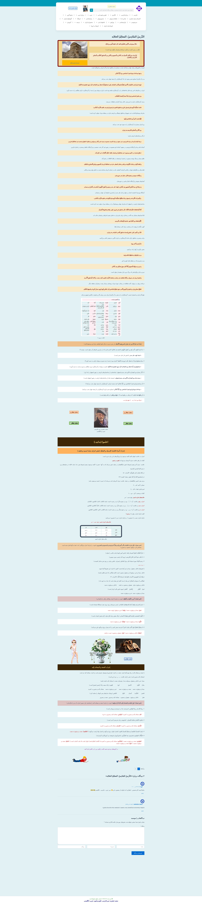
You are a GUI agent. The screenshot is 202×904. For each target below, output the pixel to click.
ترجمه (78, 22)
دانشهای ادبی (101, 22)
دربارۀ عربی (81, 15)
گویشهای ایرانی (68, 18)
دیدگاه (142, 826)
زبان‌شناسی (89, 18)
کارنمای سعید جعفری (135, 18)
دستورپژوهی (100, 18)
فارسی (135, 15)
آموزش (69, 22)
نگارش (114, 15)
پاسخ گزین (69, 15)
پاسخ (142, 793)
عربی (90, 15)
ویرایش (112, 22)
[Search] (91, 10)
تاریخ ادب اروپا (95, 26)
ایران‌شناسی (122, 22)
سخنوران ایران (89, 22)
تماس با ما (123, 18)
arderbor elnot (138, 804)
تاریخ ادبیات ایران (108, 26)
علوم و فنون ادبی (102, 15)
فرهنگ (79, 18)
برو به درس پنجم (74, 63)
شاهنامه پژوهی (113, 18)
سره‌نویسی (134, 22)
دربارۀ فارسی (124, 15)
